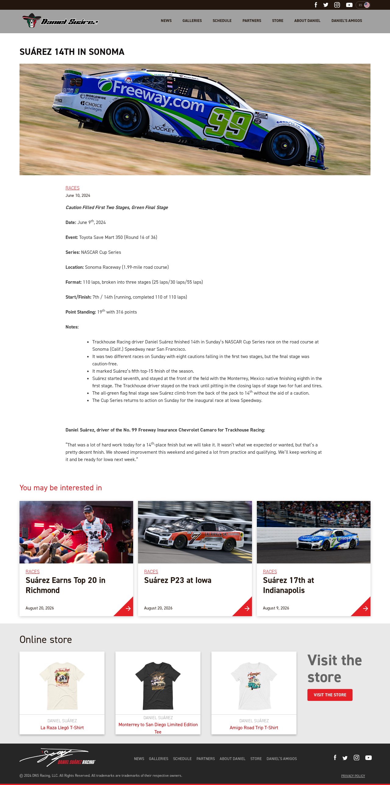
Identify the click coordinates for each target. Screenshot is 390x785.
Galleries (192, 20)
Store (277, 20)
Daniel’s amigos (347, 20)
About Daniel (307, 20)
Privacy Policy (353, 776)
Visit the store (330, 695)
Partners (252, 20)
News (166, 20)
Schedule (222, 20)
